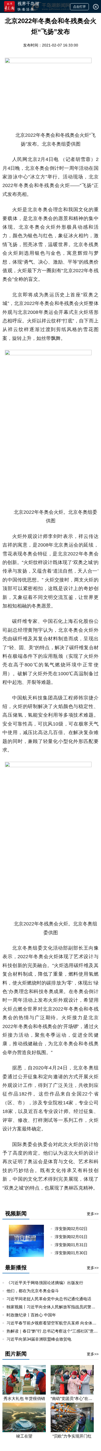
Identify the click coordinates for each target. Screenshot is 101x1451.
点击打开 (79, 7)
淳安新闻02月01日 (73, 1236)
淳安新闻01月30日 (73, 1253)
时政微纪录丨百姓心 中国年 (31, 1315)
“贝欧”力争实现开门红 (72, 1436)
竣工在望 (24, 1436)
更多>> (93, 1214)
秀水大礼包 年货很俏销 (24, 1398)
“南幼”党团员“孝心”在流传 (72, 1398)
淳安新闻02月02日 (73, 1228)
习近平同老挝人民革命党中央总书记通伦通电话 (48, 1298)
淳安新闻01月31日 (73, 1244)
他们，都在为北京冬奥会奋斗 (32, 1290)
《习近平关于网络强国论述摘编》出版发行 (44, 1282)
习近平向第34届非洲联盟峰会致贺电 (38, 1339)
